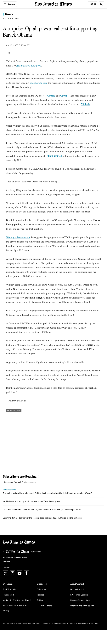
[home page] (53, 4)
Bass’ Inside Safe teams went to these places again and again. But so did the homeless (42, 518)
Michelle (85, 104)
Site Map (6, 562)
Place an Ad (8, 595)
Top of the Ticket (11, 19)
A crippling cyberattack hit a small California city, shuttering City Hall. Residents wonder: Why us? (47, 493)
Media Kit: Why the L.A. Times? (17, 600)
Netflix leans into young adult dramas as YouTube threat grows (31, 501)
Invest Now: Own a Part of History (14, 608)
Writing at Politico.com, (18, 237)
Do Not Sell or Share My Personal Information (83, 623)
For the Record (77, 589)
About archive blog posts (28, 65)
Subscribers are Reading (20, 476)
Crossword (42, 584)
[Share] (9, 53)
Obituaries (41, 589)
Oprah (63, 95)
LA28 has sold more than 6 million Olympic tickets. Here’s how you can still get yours (42, 510)
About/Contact (77, 584)
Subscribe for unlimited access (15, 557)
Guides (40, 600)
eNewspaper (8, 584)
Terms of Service (34, 623)
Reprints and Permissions (82, 606)
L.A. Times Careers (79, 595)
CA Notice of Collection (59, 623)
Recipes (40, 595)
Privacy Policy (45, 623)
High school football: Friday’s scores (19, 482)
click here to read (38, 82)
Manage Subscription (80, 600)
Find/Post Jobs (9, 589)
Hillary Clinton (54, 156)
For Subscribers (9, 490)
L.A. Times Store (44, 606)
